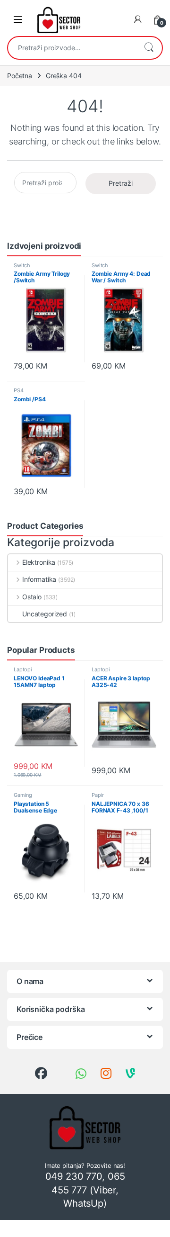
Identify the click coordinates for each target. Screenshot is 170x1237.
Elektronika (38, 562)
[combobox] (72, 48)
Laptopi (23, 669)
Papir (98, 795)
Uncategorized (44, 614)
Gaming (23, 795)
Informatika (39, 579)
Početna (19, 76)
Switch (22, 265)
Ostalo (32, 597)
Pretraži (149, 48)
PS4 (19, 390)
